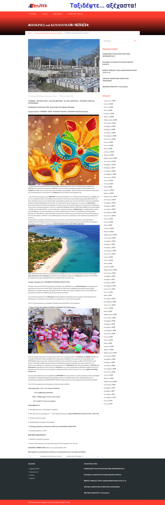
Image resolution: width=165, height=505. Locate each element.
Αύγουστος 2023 (109, 216)
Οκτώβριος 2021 (109, 283)
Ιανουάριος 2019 (109, 356)
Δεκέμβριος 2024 (110, 165)
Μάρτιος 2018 (108, 378)
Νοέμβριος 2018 (109, 362)
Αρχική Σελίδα (34, 469)
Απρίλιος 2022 (109, 267)
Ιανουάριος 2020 (110, 318)
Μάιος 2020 (108, 311)
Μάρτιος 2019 (108, 350)
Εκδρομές (41, 96)
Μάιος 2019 (108, 343)
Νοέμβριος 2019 (109, 324)
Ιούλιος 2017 (108, 401)
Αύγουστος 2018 (109, 372)
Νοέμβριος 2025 (109, 129)
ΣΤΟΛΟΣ (44, 14)
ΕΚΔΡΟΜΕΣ (32, 14)
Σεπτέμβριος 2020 (110, 302)
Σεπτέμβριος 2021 (110, 286)
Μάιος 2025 (108, 149)
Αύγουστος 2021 (109, 289)
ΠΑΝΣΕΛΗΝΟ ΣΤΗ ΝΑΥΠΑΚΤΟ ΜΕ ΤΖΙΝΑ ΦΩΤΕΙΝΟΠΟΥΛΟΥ (104, 468)
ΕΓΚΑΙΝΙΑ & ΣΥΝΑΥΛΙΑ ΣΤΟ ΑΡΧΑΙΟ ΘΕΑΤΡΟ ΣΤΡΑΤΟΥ (102, 475)
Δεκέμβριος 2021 (109, 276)
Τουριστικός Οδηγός (51, 96)
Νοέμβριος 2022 (109, 244)
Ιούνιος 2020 (108, 308)
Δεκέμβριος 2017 (109, 388)
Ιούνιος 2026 (108, 107)
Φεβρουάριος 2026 (110, 120)
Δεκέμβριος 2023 (110, 203)
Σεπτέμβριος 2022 (110, 251)
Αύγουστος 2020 (110, 305)
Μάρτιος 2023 (109, 232)
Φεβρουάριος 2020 (110, 314)
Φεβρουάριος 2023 (110, 235)
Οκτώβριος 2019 (109, 327)
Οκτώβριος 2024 (110, 171)
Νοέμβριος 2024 (109, 168)
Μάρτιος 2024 (109, 193)
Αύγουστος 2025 (110, 139)
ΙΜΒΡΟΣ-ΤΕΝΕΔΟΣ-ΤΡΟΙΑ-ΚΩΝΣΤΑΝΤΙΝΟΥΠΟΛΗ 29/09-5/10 (105, 481)
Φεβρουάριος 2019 (110, 353)
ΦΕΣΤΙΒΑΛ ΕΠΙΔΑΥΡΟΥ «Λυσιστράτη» (115, 87)
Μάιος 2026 (108, 110)
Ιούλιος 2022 (108, 257)
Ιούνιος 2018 (108, 375)
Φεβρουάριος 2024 (110, 197)
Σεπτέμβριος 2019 (110, 330)
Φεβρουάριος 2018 (110, 382)
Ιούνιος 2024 (108, 184)
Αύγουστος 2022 (109, 254)
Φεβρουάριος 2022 (110, 270)
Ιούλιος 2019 (108, 337)
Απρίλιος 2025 (109, 152)
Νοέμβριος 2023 (109, 206)
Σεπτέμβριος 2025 (110, 136)
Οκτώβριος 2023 (109, 209)
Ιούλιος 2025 (108, 142)
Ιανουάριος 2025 (110, 161)
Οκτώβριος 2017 (109, 394)
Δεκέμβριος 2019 (109, 321)
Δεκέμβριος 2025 (110, 126)
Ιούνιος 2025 (108, 145)
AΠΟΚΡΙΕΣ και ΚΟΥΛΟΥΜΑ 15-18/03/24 (50, 456)
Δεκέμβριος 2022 (110, 241)
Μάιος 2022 (108, 263)
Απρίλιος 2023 (109, 228)
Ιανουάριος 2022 (110, 273)
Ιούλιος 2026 (108, 104)
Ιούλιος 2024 (108, 181)
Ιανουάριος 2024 (110, 200)
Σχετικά (32, 478)
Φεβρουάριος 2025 (110, 158)
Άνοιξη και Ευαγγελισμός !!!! (75, 456)
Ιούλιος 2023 (108, 219)
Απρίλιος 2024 (109, 190)
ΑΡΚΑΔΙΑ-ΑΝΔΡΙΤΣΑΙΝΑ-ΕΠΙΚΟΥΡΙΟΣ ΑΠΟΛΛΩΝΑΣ (102, 487)
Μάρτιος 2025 (109, 155)
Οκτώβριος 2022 (109, 248)
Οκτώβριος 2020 (109, 299)
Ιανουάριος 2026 (110, 123)
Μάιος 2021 (108, 295)
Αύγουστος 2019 (109, 334)
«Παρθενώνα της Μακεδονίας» (38, 209)
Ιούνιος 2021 (108, 292)
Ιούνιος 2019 (108, 340)
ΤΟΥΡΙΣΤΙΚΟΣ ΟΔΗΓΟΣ (75, 14)
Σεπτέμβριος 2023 (110, 212)
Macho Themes (65, 502)
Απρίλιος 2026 (109, 114)
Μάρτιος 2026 (109, 117)
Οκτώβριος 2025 (109, 133)
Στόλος (32, 475)
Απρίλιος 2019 (109, 346)
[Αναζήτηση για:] (120, 40)
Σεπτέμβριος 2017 (110, 397)
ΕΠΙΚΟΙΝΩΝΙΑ (57, 14)
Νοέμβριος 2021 (109, 279)
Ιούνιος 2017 (108, 404)
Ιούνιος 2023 (108, 222)
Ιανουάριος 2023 (110, 238)
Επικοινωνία (34, 472)
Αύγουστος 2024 (110, 177)
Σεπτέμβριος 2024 (110, 174)
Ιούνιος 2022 (108, 260)
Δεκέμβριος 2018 (109, 359)
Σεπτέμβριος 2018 (110, 369)
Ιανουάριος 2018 (109, 385)
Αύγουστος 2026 (110, 101)
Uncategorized (34, 96)
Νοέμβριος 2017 (109, 391)
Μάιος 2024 (108, 187)
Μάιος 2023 (108, 225)
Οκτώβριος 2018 (109, 366)
